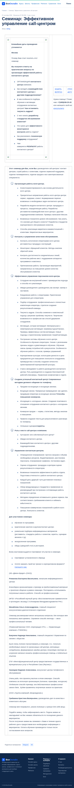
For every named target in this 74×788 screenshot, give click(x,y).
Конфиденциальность (65, 767)
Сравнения (52, 3)
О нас (60, 762)
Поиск (68, 4)
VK (32, 744)
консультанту (58, 108)
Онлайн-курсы (32, 762)
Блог (59, 3)
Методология (47, 774)
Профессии (35, 3)
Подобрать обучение (46, 765)
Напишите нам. (21, 567)
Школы (27, 3)
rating (8, 29)
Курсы (21, 3)
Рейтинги (44, 3)
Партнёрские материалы (62, 772)
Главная (4, 10)
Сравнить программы (46, 770)
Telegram (25, 744)
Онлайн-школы (33, 765)
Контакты (61, 765)
